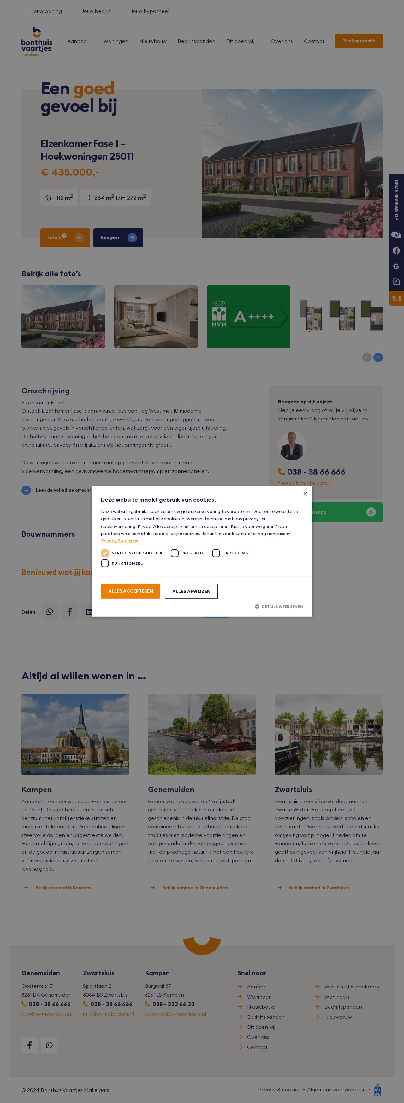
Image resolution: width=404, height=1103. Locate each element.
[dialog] (202, 551)
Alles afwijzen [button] (191, 591)
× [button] (305, 493)
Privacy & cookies (119, 541)
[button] (202, 606)
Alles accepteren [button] (130, 591)
